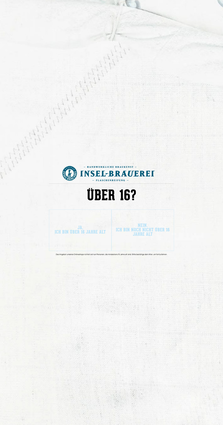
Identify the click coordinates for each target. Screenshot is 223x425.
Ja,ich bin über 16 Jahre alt (80, 230)
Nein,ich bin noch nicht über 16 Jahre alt (143, 230)
